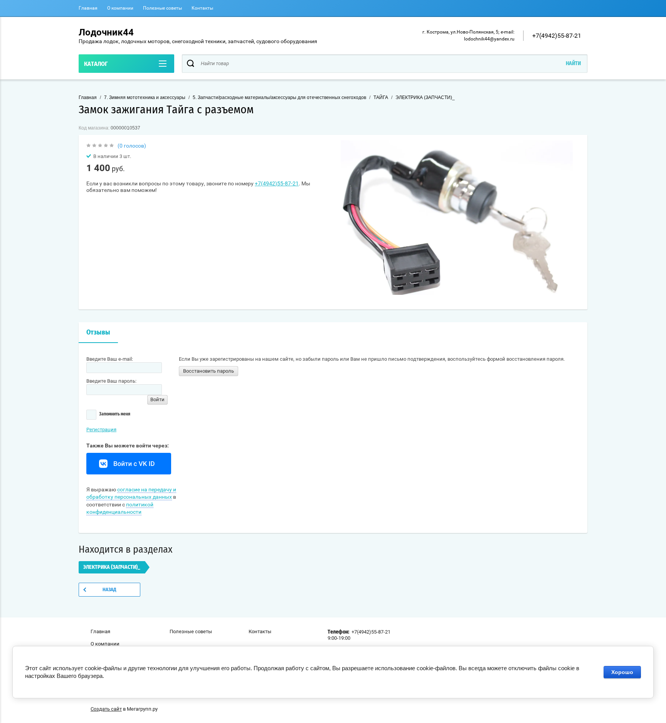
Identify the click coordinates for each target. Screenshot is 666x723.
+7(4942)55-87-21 (556, 35)
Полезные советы (162, 8)
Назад (109, 589)
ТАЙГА (380, 97)
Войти (157, 399)
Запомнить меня (114, 413)
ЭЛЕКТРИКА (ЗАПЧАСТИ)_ (425, 97)
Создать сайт (106, 709)
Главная (88, 8)
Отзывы (98, 332)
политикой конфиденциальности (119, 508)
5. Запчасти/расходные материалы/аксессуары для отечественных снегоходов (279, 97)
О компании (120, 8)
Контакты (202, 8)
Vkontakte (128, 463)
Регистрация (101, 429)
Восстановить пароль (208, 371)
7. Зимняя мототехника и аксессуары (144, 97)
